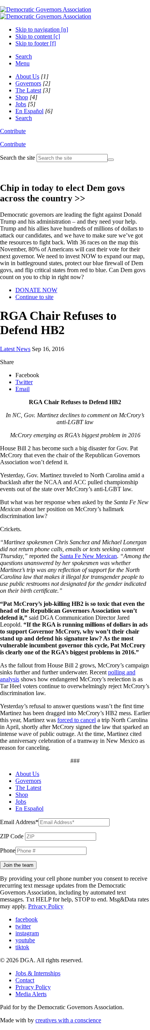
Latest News (15, 349)
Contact (24, 980)
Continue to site (34, 297)
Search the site (17, 157)
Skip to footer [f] (35, 43)
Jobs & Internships (37, 973)
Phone (7, 850)
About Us (27, 76)
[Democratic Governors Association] (45, 13)
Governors (28, 83)
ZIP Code (11, 836)
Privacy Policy (45, 906)
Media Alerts (31, 994)
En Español (29, 111)
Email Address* (19, 822)
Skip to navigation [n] (41, 29)
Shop (21, 97)
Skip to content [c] (37, 36)
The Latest (28, 90)
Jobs (20, 104)
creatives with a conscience (68, 1020)
